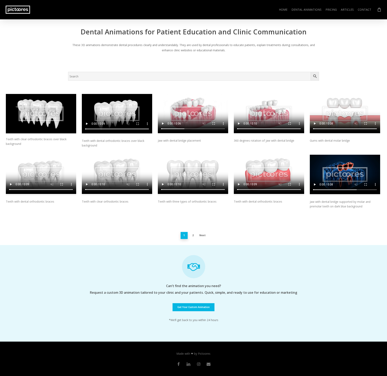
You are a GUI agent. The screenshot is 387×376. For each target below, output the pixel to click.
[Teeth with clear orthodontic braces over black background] (41, 113)
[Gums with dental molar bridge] (345, 114)
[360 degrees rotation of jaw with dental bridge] (269, 114)
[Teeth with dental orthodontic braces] (41, 175)
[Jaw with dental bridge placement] (193, 114)
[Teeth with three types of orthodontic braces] (193, 175)
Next (202, 235)
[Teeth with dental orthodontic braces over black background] (117, 114)
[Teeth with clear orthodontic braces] (117, 175)
